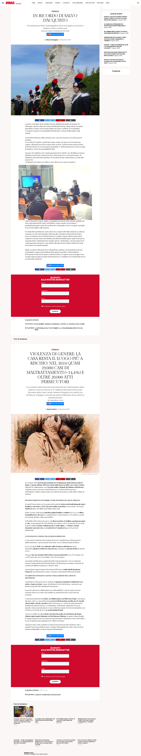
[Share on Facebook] (40, 120)
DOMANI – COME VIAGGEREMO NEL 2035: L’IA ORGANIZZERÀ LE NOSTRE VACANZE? (116, 46)
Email (42, 298)
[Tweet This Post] (50, 120)
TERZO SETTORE (90, 3)
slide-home (43, 690)
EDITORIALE (100, 3)
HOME (33, 3)
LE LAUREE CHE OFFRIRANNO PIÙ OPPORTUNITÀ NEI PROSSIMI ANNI (114, 25)
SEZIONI (40, 3)
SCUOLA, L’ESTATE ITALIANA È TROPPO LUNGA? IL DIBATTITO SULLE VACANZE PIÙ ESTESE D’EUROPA (115, 18)
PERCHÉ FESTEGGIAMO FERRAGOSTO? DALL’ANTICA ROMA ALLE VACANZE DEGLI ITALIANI (115, 53)
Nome (43, 283)
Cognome (44, 290)
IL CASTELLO (66, 3)
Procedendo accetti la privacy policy (54, 306)
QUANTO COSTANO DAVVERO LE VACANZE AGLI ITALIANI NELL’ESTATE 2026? (115, 61)
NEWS (107, 3)
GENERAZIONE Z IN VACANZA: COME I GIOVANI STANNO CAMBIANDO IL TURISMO (115, 39)
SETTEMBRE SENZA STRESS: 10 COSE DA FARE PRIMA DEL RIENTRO (115, 32)
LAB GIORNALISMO (77, 3)
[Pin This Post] (60, 120)
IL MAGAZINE (48, 3)
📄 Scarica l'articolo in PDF (56, 34)
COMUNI (57, 3)
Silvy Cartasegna (52, 40)
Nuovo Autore (52, 409)
